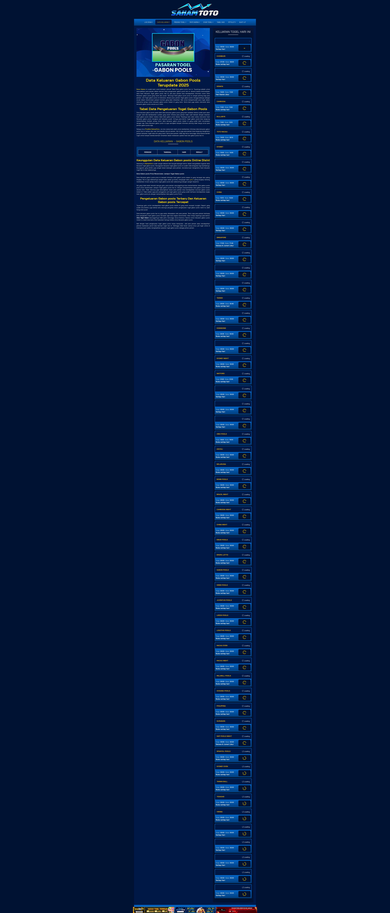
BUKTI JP (242, 22)
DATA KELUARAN (162, 22)
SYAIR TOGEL (207, 22)
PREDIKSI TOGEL (179, 22)
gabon (192, 180)
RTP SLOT (231, 22)
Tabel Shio (221, 22)
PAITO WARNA (194, 22)
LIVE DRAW (148, 22)
